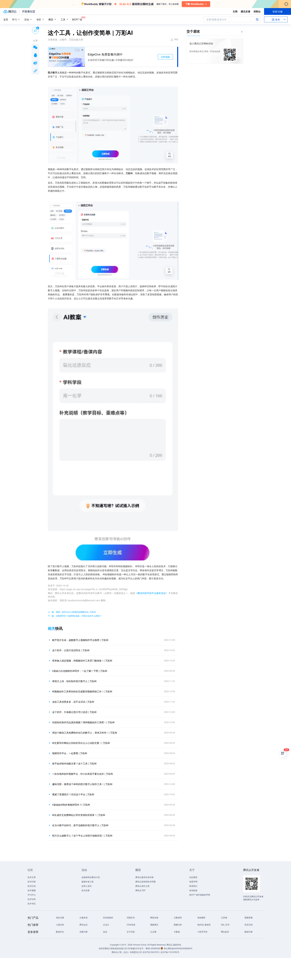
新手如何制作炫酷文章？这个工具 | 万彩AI (74, 763)
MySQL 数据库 (204, 924)
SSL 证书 (225, 924)
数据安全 (60, 931)
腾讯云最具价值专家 (144, 877)
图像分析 (178, 924)
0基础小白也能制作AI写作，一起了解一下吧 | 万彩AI (79, 670)
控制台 (257, 11)
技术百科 (32, 899)
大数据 (177, 931)
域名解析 (201, 917)
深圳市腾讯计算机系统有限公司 (113, 948)
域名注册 (60, 917)
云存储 (224, 917)
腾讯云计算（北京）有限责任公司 (127, 952)
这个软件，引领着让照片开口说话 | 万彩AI (74, 712)
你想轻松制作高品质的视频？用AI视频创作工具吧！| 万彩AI (83, 722)
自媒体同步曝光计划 (91, 877)
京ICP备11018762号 (169, 952)
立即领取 (165, 57)
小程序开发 (202, 931)
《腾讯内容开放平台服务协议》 (151, 593)
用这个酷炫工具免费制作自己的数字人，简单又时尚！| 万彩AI (84, 732)
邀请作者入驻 (88, 881)
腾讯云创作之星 (142, 885)
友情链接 (193, 890)
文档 (235, 11)
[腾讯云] (10, 11)
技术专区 (32, 903)
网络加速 (154, 917)
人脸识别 (60, 924)
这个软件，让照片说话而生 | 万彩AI (70, 650)
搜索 (257, 19)
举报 (176, 39)
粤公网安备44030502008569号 (178, 948)
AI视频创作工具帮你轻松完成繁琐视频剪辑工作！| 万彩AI (82, 691)
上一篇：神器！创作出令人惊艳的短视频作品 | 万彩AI (72, 611)
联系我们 (193, 885)
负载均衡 (83, 931)
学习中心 (32, 894)
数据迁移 (249, 931)
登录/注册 (277, 11)
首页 (5, 19)
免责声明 (193, 881)
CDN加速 (131, 924)
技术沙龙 (32, 885)
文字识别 (131, 931)
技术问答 (32, 881)
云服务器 (83, 917)
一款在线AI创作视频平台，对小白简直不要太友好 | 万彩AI (82, 773)
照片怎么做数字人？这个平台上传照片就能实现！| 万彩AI (82, 835)
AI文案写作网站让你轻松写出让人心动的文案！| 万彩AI (81, 743)
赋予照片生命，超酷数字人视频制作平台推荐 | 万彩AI (80, 640)
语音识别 (249, 924)
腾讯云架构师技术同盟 (145, 881)
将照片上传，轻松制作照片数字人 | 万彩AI (74, 681)
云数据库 (178, 917)
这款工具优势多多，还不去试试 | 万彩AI (73, 701)
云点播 (153, 931)
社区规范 (193, 877)
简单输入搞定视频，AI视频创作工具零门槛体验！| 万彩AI (82, 660)
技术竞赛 (86, 890)
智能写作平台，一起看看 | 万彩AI (69, 753)
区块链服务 (108, 917)
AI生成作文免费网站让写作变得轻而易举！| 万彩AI (78, 815)
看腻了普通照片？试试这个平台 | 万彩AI (73, 794)
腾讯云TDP (140, 890)
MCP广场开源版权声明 (199, 894)
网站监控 (225, 931)
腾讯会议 (83, 924)
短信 (105, 931)
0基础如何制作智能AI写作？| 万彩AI (71, 804)
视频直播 (249, 917)
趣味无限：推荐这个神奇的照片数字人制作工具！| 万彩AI (82, 784)
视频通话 (154, 924)
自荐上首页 (87, 885)
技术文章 (32, 877)
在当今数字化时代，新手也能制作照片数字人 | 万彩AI (80, 825)
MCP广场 (77, 19)
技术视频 (32, 890)
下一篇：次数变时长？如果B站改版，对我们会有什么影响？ (75, 615)
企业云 (106, 924)
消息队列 (131, 917)
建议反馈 (245, 11)
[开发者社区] (28, 11)
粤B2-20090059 (153, 948)
